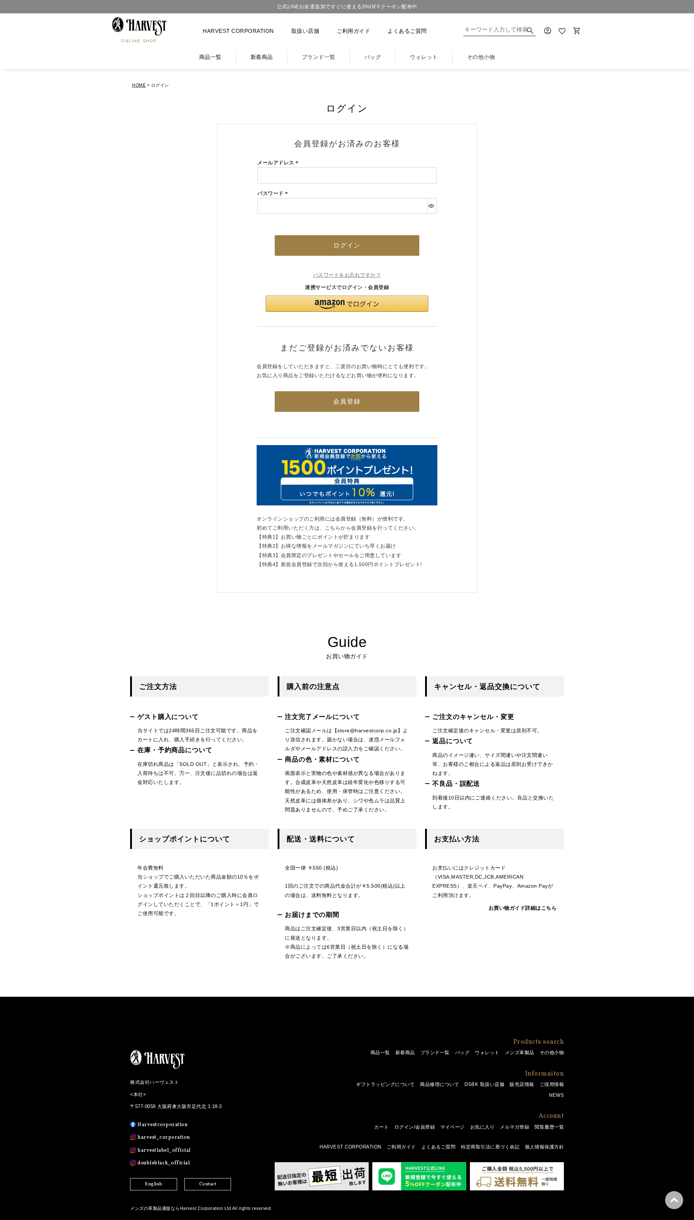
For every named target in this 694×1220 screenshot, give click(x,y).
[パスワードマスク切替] (431, 206)
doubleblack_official (163, 1163)
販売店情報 (522, 1084)
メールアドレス (279, 162)
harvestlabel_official (164, 1150)
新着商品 (261, 57)
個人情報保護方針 (544, 1147)
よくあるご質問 (407, 31)
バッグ (462, 1052)
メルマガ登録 (514, 1127)
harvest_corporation (163, 1137)
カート (381, 1127)
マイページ (452, 1127)
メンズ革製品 (519, 1052)
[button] (347, 304)
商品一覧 (210, 57)
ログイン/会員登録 (414, 1127)
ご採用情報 (552, 1084)
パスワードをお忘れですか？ (347, 275)
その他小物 (552, 1052)
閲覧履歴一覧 (549, 1127)
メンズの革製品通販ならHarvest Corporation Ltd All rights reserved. (201, 1208)
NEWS (556, 1095)
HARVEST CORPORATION (238, 31)
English (153, 1184)
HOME (139, 85)
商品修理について (439, 1084)
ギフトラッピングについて (385, 1084)
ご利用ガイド (353, 31)
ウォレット (487, 1052)
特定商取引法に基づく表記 (490, 1147)
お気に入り (482, 1127)
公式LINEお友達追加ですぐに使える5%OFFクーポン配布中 (347, 6)
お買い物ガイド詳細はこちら (523, 908)
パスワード (273, 193)
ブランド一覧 (435, 1052)
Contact (208, 1184)
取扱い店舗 (305, 31)
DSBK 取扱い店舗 (484, 1084)
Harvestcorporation (162, 1124)
